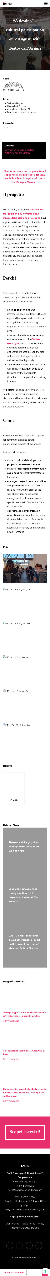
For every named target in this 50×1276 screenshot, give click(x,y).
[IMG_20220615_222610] (25, 704)
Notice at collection (13, 1272)
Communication (11, 150)
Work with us (12, 1223)
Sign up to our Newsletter (25, 1216)
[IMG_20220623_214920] (25, 738)
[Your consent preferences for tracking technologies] (45, 1271)
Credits (35, 1228)
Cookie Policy (28, 1223)
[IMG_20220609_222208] (25, 636)
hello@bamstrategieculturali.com (25, 1190)
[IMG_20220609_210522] (25, 602)
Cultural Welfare (27, 150)
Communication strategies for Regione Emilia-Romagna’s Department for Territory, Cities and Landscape (24, 1092)
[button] (46, 3)
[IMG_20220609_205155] (25, 568)
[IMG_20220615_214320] (25, 670)
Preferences (24, 1228)
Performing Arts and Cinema (17, 153)
